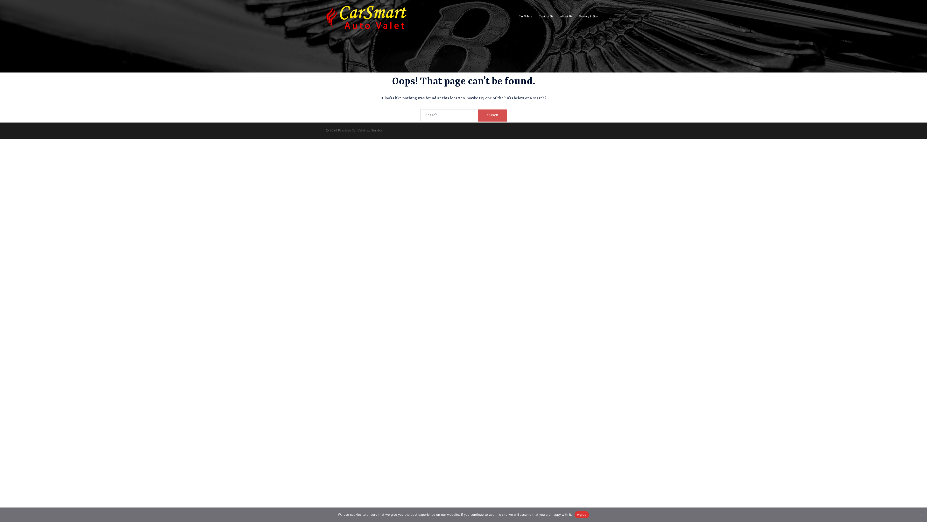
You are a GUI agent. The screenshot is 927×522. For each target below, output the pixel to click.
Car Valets (525, 16)
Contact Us (546, 16)
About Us (566, 16)
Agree (581, 514)
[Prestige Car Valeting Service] (366, 17)
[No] (921, 514)
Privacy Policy (588, 16)
